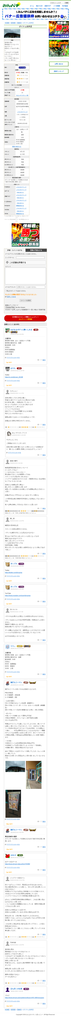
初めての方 (39, 6)
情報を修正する (16, 146)
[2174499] (41, 455)
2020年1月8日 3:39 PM (17, 991)
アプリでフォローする (13, 357)
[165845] (41, 981)
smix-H (13, 855)
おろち (13, 368)
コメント (8, 266)
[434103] (41, 847)
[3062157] (41, 360)
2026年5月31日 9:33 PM (17, 334)
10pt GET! (9, 1006)
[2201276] (41, 383)
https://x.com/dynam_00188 (14, 377)
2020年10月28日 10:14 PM (17, 880)
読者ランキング (59, 71)
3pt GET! (9, 385)
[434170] (41, 821)
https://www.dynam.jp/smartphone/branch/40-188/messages (24, 997)
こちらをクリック (22, 112)
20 (21, 564)
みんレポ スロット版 (22, 95)
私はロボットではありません (16, 291)
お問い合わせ (59, 64)
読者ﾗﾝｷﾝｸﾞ (48, 6)
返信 (44, 360)
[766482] (41, 601)
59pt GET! (9, 824)
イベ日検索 (56, 6)
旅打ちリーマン (16, 682)
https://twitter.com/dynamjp (13, 572)
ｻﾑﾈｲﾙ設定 (65, 6)
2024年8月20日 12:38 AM (19, 435)
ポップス (14, 564)
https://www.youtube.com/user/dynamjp (18, 595)
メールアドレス (10, 287)
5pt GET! (9, 362)
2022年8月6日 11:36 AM (17, 589)
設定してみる (11, 296)
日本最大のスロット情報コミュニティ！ (25, 318)
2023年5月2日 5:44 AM (16, 463)
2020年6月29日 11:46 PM (17, 945)
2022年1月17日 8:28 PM (17, 648)
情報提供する (20, 205)
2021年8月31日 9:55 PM (17, 832)
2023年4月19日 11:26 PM (17, 521)
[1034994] (41, 553)
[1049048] (41, 508)
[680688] (41, 640)
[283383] (41, 870)
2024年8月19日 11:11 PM (17, 393)
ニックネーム (9, 257)
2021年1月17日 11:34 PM (17, 857)
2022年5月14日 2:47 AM (16, 611)
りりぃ (13, 646)
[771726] (41, 578)
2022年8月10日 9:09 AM (17, 566)
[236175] (41, 934)
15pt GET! (9, 849)
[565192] (41, 674)
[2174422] (41, 424)
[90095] (41, 1003)
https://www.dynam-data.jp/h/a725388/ (17, 864)
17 (26, 989)
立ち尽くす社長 (16, 989)
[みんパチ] (11, 5)
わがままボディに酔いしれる (21, 330)
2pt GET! (9, 581)
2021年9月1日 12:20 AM (17, 685)
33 (20, 855)
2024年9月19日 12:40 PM (17, 370)
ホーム (32, 6)
